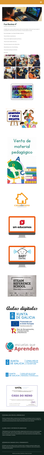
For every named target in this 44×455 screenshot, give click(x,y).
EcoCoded (30, 453)
